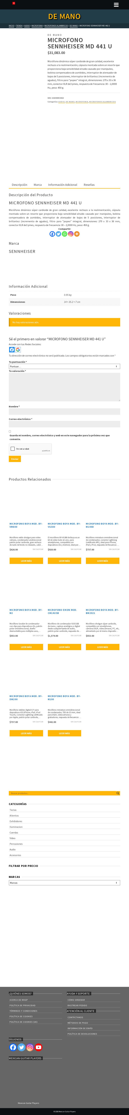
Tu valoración (17, 371)
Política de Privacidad (23, 1005)
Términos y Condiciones (23, 1010)
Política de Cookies (21, 1016)
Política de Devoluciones (82, 1033)
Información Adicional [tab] (62, 185)
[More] (77, 234)
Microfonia (82, 102)
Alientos (14, 815)
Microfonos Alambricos (102, 102)
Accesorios (15, 855)
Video (12, 838)
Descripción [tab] (19, 185)
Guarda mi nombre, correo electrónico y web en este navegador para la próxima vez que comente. (60, 437)
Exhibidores (16, 821)
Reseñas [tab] (89, 185)
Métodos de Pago (78, 1022)
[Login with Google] (18, 349)
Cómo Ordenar (76, 999)
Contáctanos (75, 1017)
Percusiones (16, 843)
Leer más (26, 560)
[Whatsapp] (64, 234)
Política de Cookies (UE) (24, 1021)
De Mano (70, 102)
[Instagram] (70, 234)
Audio (61, 102)
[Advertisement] (64, 158)
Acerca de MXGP (19, 999)
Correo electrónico (20, 419)
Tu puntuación (18, 361)
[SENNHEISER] (59, 118)
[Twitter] (58, 234)
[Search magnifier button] (118, 793)
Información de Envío (80, 1028)
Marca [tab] (38, 185)
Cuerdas (14, 832)
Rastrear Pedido (77, 1005)
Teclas (13, 809)
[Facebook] (52, 234)
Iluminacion (16, 826)
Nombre (14, 406)
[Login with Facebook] (12, 349)
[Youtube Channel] (38, 1047)
